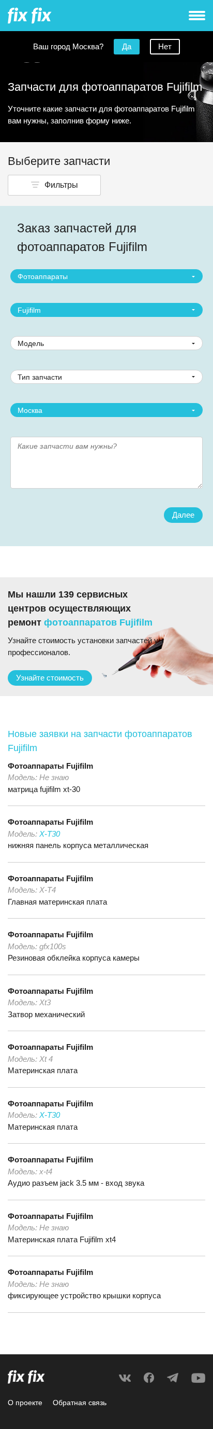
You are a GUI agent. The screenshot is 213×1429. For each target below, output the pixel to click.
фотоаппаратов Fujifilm (98, 622)
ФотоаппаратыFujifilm (50, 765)
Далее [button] (183, 514)
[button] (54, 185)
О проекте (25, 1402)
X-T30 (49, 833)
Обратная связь (79, 1402)
